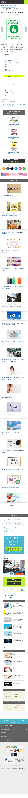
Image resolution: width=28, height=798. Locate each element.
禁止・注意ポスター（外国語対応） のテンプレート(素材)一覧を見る (14, 160)
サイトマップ (20, 720)
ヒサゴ (16, 693)
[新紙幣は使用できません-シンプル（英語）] (14, 132)
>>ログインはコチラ (14, 101)
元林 (16, 696)
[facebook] (8, 167)
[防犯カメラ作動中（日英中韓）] (14, 146)
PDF (8, 95)
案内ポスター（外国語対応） (9, 528)
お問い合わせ (13, 720)
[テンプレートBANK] (3, 2)
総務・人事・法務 (9, 70)
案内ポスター (19, 519)
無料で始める (15, 549)
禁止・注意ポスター (9, 524)
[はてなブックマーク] (16, 167)
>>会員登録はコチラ (5, 101)
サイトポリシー (9, 765)
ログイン (14, 583)
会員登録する (14, 580)
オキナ (6, 694)
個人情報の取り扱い (17, 765)
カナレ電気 (7, 698)
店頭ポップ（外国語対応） (9, 531)
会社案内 (14, 722)
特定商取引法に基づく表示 (7, 768)
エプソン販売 (8, 693)
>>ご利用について (4, 99)
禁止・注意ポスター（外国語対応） (20, 528)
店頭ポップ (19, 523)
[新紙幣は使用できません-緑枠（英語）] (14, 120)
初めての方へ (7, 720)
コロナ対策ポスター (9, 520)
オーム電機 (7, 696)
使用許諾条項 (15, 768)
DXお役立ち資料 (9, 595)
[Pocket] (20, 167)
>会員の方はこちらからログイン (14, 551)
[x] (12, 167)
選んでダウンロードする (14, 76)
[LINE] (24, 167)
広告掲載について (22, 768)
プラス (16, 694)
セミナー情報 (8, 597)
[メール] (4, 167)
